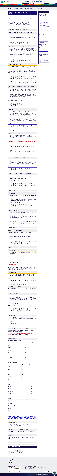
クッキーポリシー (26, 471)
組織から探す (16, 8)
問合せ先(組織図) (18, 471)
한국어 (36, 3)
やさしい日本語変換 (42, 1)
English (31, 3)
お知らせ (31, 8)
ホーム (13, 8)
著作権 (48, 459)
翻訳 (55, 3)
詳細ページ (26, 468)
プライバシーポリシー (41, 459)
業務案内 (28, 8)
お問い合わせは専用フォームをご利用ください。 (16, 452)
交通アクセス (11, 471)
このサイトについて (32, 459)
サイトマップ (46, 3)
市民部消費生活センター (23, 8)
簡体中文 (34, 3)
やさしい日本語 (40, 3)
